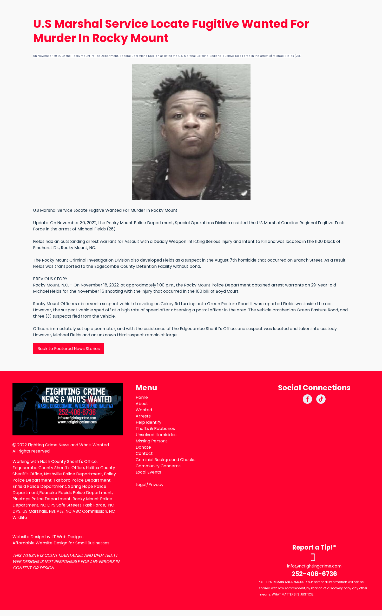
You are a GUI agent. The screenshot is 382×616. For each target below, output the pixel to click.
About (142, 404)
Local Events (148, 472)
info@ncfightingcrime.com (314, 566)
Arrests (143, 416)
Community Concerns (158, 466)
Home (142, 397)
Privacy (155, 485)
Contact (144, 453)
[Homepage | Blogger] (67, 409)
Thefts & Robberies (155, 429)
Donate (143, 447)
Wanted (144, 410)
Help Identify (148, 422)
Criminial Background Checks (165, 460)
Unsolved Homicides (156, 435)
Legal (141, 485)
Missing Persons (152, 441)
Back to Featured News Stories (68, 349)
